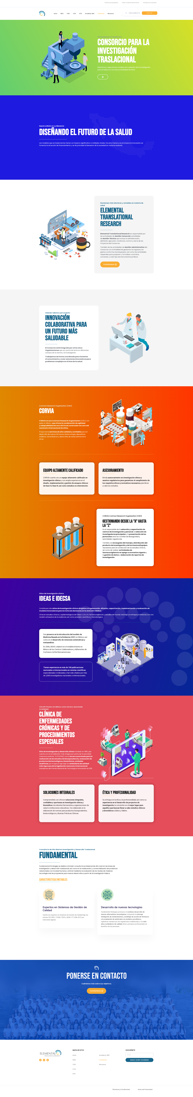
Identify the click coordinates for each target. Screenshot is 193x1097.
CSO (74, 13)
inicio (55, 13)
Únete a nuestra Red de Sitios (130, 2)
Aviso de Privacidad (145, 1089)
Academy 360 (89, 13)
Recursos (111, 13)
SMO (62, 13)
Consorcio (101, 13)
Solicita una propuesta (111, 2)
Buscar (149, 13)
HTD (80, 13)
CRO (68, 13)
